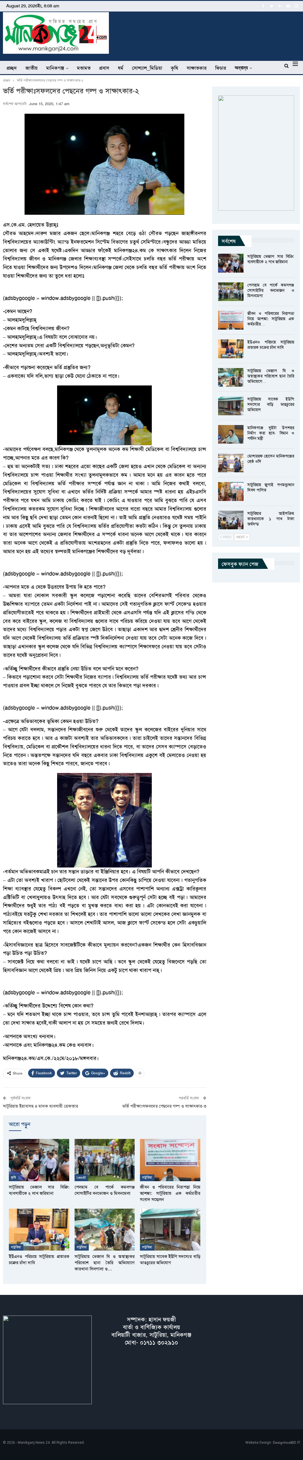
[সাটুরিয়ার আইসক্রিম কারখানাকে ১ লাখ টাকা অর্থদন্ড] (231, 520)
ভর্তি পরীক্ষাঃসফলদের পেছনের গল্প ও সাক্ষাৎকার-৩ (164, 1106)
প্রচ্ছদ (12, 68)
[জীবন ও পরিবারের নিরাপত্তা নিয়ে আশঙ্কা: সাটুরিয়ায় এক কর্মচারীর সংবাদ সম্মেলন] (170, 1160)
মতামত (84, 68)
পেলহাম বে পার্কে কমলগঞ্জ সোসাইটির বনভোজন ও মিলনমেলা (270, 290)
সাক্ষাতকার (197, 68)
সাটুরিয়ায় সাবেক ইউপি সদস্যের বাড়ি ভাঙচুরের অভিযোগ (270, 404)
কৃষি (174, 68)
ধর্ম (120, 68)
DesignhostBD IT (286, 1442)
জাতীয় (31, 68)
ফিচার (220, 68)
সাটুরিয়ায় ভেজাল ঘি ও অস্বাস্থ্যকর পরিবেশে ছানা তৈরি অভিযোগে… (270, 376)
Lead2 (81, 1177)
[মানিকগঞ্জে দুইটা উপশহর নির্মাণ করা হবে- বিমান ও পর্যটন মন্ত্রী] (231, 434)
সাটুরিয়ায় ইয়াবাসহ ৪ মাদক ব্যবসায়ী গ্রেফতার (40, 1106)
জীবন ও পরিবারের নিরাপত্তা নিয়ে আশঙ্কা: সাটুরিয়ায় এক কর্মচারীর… (270, 319)
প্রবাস (104, 68)
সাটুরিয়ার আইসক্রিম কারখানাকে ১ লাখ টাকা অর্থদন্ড (270, 519)
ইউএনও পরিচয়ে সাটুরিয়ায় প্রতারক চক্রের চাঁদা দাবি (270, 344)
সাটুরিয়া (147, 1177)
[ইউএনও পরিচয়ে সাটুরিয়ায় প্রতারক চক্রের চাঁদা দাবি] (39, 1230)
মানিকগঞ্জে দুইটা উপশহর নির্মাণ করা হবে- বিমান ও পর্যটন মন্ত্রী (270, 433)
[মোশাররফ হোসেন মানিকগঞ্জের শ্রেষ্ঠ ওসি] (231, 462)
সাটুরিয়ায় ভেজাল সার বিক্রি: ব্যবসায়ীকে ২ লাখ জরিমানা (270, 259)
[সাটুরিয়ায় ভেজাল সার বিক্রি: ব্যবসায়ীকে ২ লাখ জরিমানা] (39, 1160)
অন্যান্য (241, 68)
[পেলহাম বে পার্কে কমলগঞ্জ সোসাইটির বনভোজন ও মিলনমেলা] (105, 1160)
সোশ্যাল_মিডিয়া (147, 68)
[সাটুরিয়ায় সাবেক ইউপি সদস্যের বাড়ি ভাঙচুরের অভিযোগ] (170, 1230)
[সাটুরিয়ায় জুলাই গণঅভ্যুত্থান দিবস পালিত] (231, 491)
